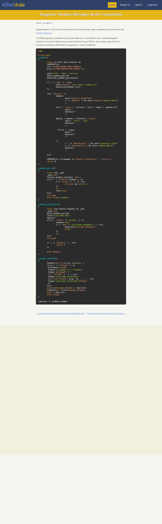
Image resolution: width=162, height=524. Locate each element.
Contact (152, 4)
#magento (47, 23)
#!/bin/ (13, 5)
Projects (125, 4)
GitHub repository (44, 33)
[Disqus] (81, 364)
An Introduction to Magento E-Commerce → (106, 313)
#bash (39, 23)
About (139, 4)
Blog (112, 4)
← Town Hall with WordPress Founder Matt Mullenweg (60, 313)
